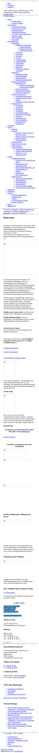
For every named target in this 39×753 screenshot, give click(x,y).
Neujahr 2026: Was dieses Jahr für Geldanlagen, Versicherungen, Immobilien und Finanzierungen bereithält (21, 709)
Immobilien (15, 72)
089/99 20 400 (11, 666)
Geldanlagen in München (16, 689)
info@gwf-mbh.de (20, 675)
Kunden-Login (8, 14)
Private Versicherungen (19, 82)
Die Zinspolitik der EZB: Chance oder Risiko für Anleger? (20, 714)
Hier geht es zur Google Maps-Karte (15, 698)
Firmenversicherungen (19, 94)
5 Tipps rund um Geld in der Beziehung (20, 717)
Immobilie (11, 692)
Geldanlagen (16, 43)
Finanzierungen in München (16, 694)
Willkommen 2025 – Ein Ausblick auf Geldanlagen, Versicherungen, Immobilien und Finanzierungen (21, 720)
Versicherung (12, 691)
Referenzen (26, 431)
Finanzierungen (16, 103)
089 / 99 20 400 (25, 12)
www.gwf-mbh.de (18, 677)
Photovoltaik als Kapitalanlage (17, 724)
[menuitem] (21, 21)
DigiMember (19, 751)
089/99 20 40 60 (12, 668)
